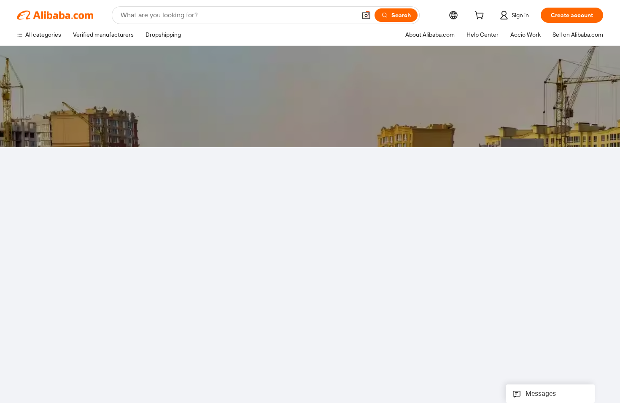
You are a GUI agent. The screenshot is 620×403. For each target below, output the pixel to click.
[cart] (480, 16)
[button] (366, 15)
